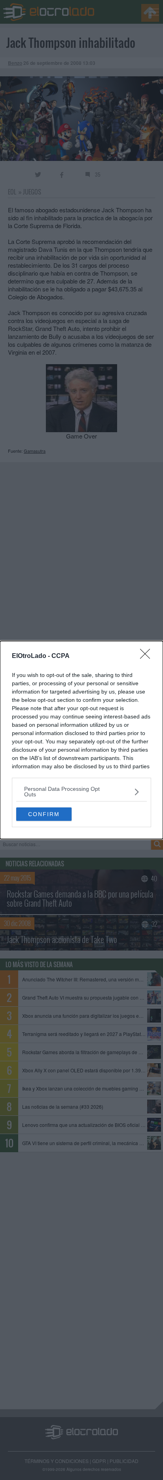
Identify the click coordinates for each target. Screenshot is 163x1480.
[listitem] (81, 791)
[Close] (147, 656)
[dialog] (81, 740)
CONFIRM (44, 814)
